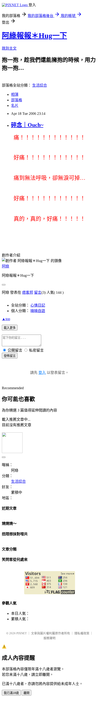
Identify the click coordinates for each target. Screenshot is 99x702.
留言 (37, 292)
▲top (6, 319)
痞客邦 (27, 292)
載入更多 (10, 328)
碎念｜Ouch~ (27, 125)
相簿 (14, 94)
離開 (26, 693)
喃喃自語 (37, 311)
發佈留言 (10, 356)
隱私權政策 (81, 633)
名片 (14, 105)
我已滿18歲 (11, 693)
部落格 (16, 100)
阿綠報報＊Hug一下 (34, 35)
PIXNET (21, 633)
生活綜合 (39, 85)
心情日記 (37, 305)
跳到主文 (9, 48)
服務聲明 (49, 638)
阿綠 (5, 266)
